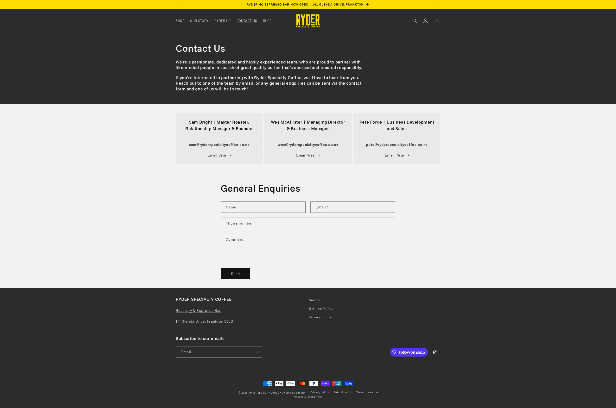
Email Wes (305, 155)
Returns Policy (320, 309)
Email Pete (394, 155)
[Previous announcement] (177, 4)
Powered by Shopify (293, 392)
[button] (415, 21)
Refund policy (343, 392)
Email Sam (216, 155)
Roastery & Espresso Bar (198, 310)
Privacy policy (319, 392)
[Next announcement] (438, 4)
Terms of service (367, 392)
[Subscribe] (256, 352)
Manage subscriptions (308, 396)
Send (235, 273)
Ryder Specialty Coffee (264, 392)
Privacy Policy (320, 317)
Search (314, 300)
